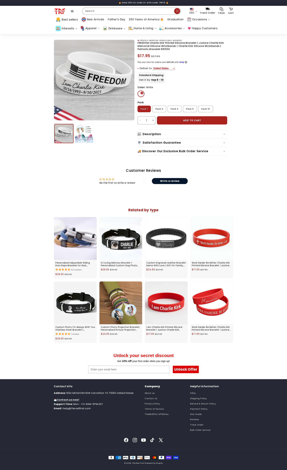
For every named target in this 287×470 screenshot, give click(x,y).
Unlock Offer (185, 369)
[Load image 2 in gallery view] (84, 133)
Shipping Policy (198, 398)
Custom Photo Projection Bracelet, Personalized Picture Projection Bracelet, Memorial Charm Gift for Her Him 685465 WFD (120, 328)
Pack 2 (159, 108)
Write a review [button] (169, 181)
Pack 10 (205, 108)
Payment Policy (198, 408)
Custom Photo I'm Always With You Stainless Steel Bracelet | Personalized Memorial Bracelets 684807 (75, 328)
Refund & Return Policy (203, 403)
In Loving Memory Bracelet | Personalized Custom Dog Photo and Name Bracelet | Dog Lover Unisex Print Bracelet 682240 (119, 264)
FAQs (193, 393)
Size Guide (196, 414)
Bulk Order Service (200, 430)
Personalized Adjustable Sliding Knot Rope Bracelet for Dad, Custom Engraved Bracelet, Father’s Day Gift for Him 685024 (73, 264)
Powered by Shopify (154, 463)
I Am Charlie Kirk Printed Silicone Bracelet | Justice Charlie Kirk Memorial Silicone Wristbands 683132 (164, 328)
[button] (198, 19)
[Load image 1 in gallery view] (64, 133)
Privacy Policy (152, 403)
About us (150, 393)
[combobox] (131, 11)
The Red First (138, 463)
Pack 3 (174, 108)
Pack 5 (190, 108)
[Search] (177, 11)
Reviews (194, 419)
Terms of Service (154, 408)
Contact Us (151, 398)
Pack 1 (144, 108)
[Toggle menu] (72, 11)
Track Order (197, 424)
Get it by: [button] (151, 80)
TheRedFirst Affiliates (156, 414)
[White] (141, 94)
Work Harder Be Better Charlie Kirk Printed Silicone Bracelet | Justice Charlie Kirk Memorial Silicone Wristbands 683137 (211, 264)
